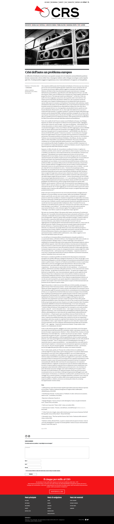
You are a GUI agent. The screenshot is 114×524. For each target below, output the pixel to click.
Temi (79, 25)
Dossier (49, 503)
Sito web (26, 467)
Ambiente (27, 90)
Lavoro (32, 91)
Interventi (29, 93)
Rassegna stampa (72, 25)
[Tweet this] (29, 436)
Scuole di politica (51, 513)
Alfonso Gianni (29, 87)
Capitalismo (31, 90)
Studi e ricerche (73, 500)
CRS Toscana (27, 503)
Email (26, 464)
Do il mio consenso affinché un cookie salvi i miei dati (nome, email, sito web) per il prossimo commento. (43, 470)
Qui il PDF (44, 428)
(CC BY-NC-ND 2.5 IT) (53, 519)
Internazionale (28, 91)
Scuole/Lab (35, 25)
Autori (83, 25)
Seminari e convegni (74, 503)
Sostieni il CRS (57, 491)
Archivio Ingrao (51, 25)
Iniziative (49, 505)
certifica (66, 178)
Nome (26, 460)
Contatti (26, 508)
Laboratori (72, 508)
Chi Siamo (27, 500)
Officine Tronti (73, 505)
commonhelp (27, 521)
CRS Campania (27, 505)
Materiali (42, 25)
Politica (35, 91)
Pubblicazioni (61, 25)
